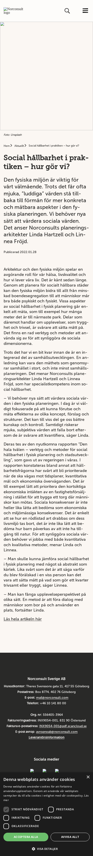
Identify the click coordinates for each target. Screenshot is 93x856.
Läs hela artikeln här (23, 619)
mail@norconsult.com (52, 698)
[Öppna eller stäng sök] (67, 11)
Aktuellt (19, 145)
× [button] (88, 777)
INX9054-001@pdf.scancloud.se (63, 726)
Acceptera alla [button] (26, 837)
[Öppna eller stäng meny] (85, 11)
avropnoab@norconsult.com (57, 732)
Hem (7, 145)
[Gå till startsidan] (13, 10)
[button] (46, 848)
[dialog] (46, 814)
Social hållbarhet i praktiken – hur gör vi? (54, 145)
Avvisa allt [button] (70, 837)
